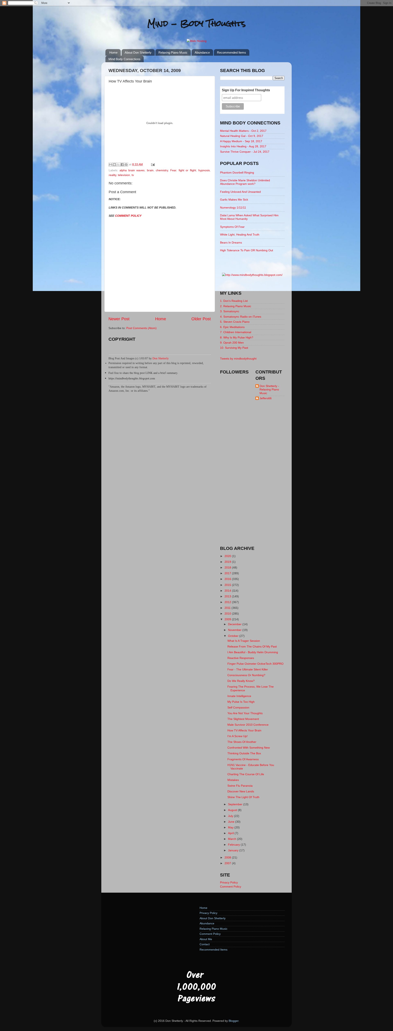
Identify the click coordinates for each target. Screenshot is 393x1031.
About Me (206, 939)
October (233, 635)
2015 (228, 585)
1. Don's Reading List (234, 300)
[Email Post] (152, 164)
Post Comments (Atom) (141, 328)
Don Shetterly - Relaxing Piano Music (269, 389)
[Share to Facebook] (122, 164)
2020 (228, 556)
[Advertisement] (252, 476)
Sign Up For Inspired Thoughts (246, 90)
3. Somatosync (229, 311)
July (231, 816)
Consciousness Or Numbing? (246, 675)
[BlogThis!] (114, 164)
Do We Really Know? (241, 680)
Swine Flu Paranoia (240, 785)
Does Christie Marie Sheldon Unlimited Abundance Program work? (245, 182)
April (231, 833)
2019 (228, 561)
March (232, 838)
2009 (228, 619)
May (231, 827)
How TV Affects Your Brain (244, 730)
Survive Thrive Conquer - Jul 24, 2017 (244, 151)
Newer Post (119, 319)
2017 (228, 573)
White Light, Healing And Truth (239, 234)
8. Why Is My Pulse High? (236, 337)
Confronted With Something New (248, 747)
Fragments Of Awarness (243, 759)
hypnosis (204, 170)
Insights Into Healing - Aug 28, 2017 (243, 146)
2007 (228, 863)
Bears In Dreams (231, 242)
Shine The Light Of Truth (243, 797)
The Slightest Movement (243, 719)
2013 (228, 596)
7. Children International (235, 332)
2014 (228, 590)
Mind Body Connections (124, 59)
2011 (228, 607)
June (231, 821)
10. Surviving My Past (234, 347)
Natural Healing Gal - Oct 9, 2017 (241, 136)
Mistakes (233, 780)
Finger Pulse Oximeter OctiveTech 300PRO (255, 663)
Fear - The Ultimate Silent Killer (247, 669)
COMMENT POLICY (128, 215)
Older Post (201, 319)
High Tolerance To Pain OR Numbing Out (246, 250)
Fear (173, 170)
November (235, 630)
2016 (228, 579)
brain (150, 170)
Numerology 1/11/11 (233, 207)
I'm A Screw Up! (237, 736)
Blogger (233, 1020)
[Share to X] (118, 164)
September (235, 804)
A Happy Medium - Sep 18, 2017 (241, 141)
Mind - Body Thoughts (196, 23)
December (235, 624)
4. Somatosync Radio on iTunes (240, 316)
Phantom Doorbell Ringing (237, 172)
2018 (228, 567)
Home (113, 52)
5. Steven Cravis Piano (235, 321)
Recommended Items (231, 52)
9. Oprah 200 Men (232, 342)
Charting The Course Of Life (245, 774)
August (233, 810)
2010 (228, 613)
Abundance (202, 52)
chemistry (162, 170)
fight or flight (187, 170)
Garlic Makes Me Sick (234, 199)
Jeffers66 (266, 398)
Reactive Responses (240, 658)
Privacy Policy (229, 882)
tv (133, 175)
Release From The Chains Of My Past (252, 646)
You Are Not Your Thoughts (245, 713)
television (124, 175)
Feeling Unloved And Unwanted (240, 191)
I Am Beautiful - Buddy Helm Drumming (252, 652)
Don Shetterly (160, 358)
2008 (228, 857)
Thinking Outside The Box (244, 753)
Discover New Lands (240, 791)
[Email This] (110, 164)
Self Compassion (238, 707)
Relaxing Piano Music (172, 52)
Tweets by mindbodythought (238, 358)
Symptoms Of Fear (232, 226)
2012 (228, 602)
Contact (205, 944)
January (233, 850)
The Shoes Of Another (241, 741)
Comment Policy (230, 886)
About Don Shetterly (138, 52)
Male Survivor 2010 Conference (248, 724)
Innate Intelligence (239, 696)
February (234, 844)
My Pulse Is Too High (241, 701)
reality (112, 175)
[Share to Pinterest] (126, 164)
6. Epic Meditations (232, 327)
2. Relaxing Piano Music (235, 306)
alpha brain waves (132, 170)
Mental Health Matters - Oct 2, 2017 (243, 130)
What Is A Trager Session (243, 640)
